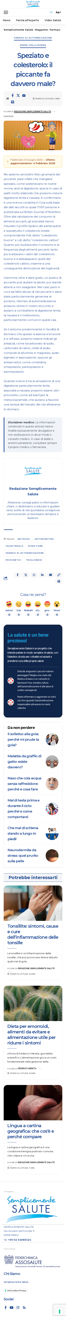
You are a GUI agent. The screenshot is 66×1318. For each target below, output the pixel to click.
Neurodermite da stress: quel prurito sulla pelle (23, 855)
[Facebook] (6, 1307)
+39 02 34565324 (19, 1239)
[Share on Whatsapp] (34, 575)
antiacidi (24, 539)
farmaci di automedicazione (25, 553)
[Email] (23, 95)
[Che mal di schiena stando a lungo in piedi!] (52, 833)
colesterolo (14, 546)
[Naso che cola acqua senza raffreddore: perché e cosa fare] (52, 783)
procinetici (13, 560)
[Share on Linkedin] (42, 575)
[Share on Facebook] (12, 95)
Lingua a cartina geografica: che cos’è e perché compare (30, 1131)
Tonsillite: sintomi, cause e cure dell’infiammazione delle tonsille (32, 934)
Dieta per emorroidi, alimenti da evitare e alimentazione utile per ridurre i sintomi (31, 1035)
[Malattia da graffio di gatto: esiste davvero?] (52, 761)
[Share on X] (18, 95)
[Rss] (24, 1307)
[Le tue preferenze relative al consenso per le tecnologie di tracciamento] (59, 1311)
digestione (35, 546)
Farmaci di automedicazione (33, 38)
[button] (7, 12)
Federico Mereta (27, 1068)
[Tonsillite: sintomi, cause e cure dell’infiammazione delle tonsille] (33, 903)
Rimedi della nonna (33, 45)
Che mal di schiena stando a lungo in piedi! (23, 833)
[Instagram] (18, 1307)
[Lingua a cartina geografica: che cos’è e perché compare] (33, 1102)
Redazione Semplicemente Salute (32, 111)
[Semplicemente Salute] (33, 4)
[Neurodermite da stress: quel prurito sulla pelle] (52, 855)
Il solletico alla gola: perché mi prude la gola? (23, 739)
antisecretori (44, 539)
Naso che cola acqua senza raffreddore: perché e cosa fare (24, 783)
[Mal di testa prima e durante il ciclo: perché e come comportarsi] (52, 808)
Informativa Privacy (16, 1290)
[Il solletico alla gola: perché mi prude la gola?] (52, 739)
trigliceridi (34, 560)
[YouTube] (11, 1307)
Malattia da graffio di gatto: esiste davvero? (24, 761)
